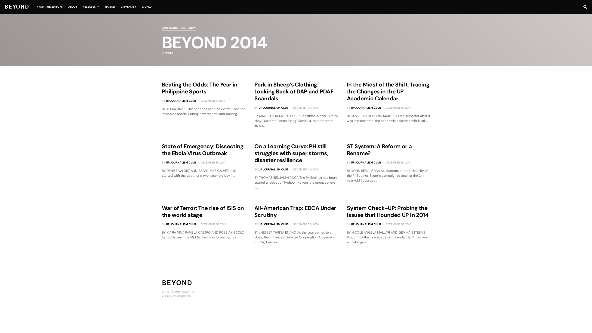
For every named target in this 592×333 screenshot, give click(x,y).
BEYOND (17, 6)
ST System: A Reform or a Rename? (379, 150)
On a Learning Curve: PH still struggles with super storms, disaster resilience (291, 153)
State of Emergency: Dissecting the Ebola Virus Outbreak (202, 150)
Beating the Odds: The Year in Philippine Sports (199, 88)
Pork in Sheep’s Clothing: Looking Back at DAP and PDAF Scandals (293, 91)
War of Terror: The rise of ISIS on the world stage (203, 211)
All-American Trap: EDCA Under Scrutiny (295, 211)
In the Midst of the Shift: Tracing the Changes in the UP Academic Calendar (388, 91)
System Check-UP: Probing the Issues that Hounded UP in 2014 (388, 211)
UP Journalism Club (181, 101)
